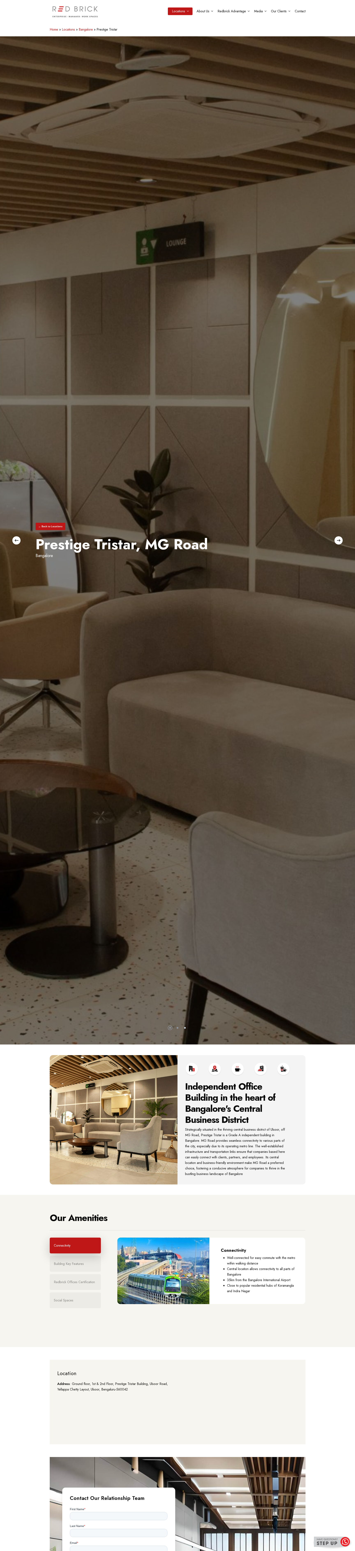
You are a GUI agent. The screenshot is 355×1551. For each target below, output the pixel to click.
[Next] (338, 540)
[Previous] (16, 540)
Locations (68, 29)
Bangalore (86, 29)
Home (54, 29)
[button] (50, 526)
